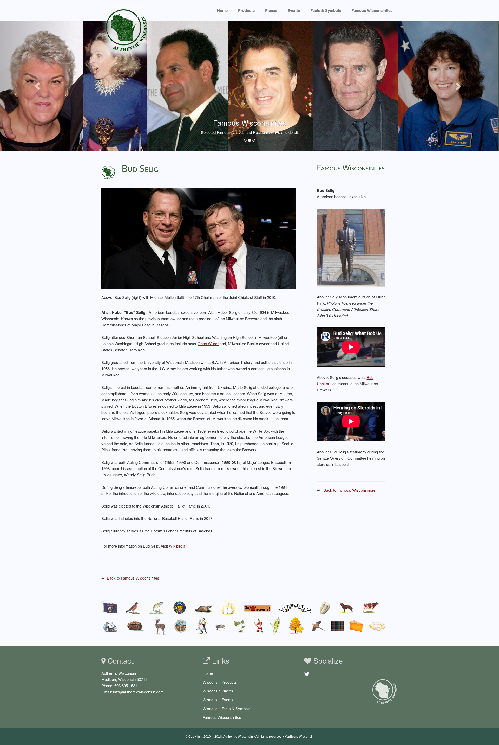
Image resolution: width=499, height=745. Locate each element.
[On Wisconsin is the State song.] (257, 608)
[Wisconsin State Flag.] (110, 608)
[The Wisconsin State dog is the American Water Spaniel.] (347, 608)
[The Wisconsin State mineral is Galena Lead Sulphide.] (110, 626)
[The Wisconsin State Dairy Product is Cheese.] (356, 626)
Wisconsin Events (218, 699)
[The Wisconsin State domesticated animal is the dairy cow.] (370, 608)
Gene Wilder (208, 343)
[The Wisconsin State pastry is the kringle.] (377, 625)
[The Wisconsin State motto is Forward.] (295, 607)
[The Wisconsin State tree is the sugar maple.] (296, 625)
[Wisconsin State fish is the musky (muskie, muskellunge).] (156, 608)
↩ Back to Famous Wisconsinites (130, 578)
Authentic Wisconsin (238, 736)
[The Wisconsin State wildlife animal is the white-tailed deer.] (159, 626)
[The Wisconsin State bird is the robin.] (132, 607)
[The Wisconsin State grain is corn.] (276, 625)
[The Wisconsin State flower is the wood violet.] (240, 625)
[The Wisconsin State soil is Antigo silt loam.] (181, 626)
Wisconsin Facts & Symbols (227, 708)
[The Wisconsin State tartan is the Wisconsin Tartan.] (337, 626)
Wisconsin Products (220, 682)
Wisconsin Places (218, 690)
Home (222, 10)
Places (271, 10)
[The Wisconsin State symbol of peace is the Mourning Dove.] (317, 626)
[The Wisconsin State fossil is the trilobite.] (325, 608)
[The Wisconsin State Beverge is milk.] (228, 608)
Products (246, 10)
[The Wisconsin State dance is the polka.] (202, 626)
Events (293, 10)
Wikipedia (177, 546)
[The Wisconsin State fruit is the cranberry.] (258, 626)
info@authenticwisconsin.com (138, 692)
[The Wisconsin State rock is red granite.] (136, 626)
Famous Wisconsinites (222, 717)
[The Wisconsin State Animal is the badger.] (203, 607)
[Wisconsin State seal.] (179, 608)
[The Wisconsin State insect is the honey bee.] (221, 626)
